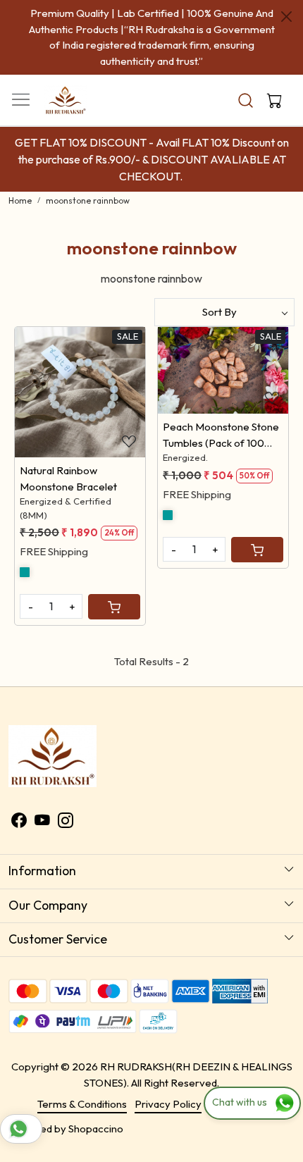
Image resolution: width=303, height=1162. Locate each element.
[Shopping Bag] (271, 100)
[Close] (286, 16)
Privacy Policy (168, 1104)
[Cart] (114, 606)
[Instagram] (65, 822)
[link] (246, 100)
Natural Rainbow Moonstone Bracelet (68, 478)
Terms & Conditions (82, 1104)
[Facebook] (19, 822)
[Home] (92, 109)
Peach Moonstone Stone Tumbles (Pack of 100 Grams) (221, 435)
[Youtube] (42, 822)
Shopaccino (95, 1128)
